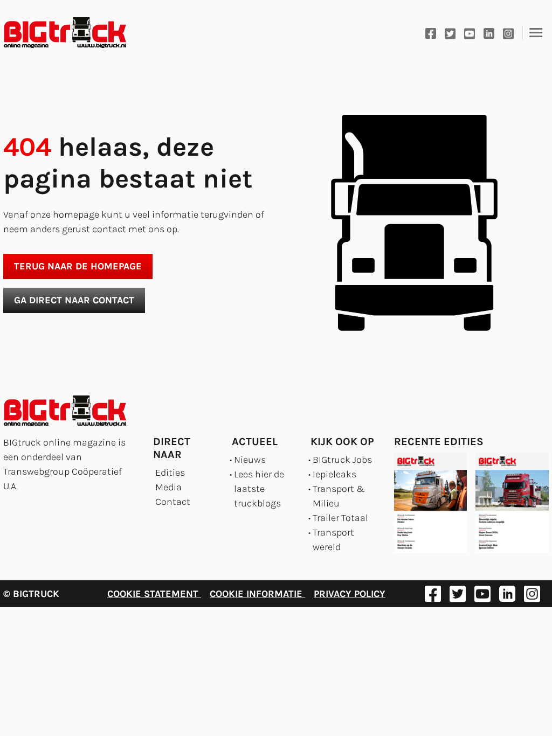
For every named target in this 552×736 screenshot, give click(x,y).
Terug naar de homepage (78, 266)
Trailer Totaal (340, 518)
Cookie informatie (257, 594)
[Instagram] (508, 32)
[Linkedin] (489, 32)
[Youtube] (469, 32)
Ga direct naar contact (74, 300)
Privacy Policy (349, 594)
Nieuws (250, 460)
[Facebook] (430, 32)
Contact (172, 502)
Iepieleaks (334, 474)
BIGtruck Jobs (342, 460)
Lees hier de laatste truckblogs (259, 488)
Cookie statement (154, 594)
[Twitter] (450, 32)
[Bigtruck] (65, 32)
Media (168, 487)
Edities (170, 472)
